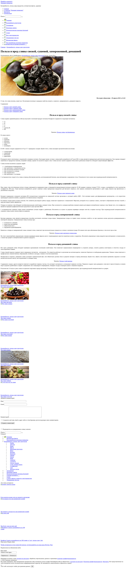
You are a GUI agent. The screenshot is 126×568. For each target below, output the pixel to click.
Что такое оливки (6, 318)
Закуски (12, 444)
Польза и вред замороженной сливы (14, 110)
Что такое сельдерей (6, 334)
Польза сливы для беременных (66, 132)
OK (32, 566)
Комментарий (5, 417)
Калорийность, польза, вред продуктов (33, 55)
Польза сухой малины (65, 261)
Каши (11, 446)
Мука (11, 450)
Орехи (12, 457)
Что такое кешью (6, 350)
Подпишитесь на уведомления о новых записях (16, 429)
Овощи (12, 455)
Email (2, 404)
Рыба (11, 458)
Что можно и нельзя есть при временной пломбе (15, 511)
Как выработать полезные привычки (17, 440)
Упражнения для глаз (13, 480)
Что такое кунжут (6, 365)
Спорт (8, 477)
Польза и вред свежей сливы (12, 107)
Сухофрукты (13, 466)
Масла (12, 447)
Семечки (12, 460)
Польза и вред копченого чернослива (66, 233)
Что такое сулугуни (6, 396)
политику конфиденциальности (66, 558)
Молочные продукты (16, 449)
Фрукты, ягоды (14, 469)
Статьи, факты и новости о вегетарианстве (19, 478)
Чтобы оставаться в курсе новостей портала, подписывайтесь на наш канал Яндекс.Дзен (27, 545)
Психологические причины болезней (17, 474)
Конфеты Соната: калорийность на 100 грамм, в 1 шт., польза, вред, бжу (22, 540)
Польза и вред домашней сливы (13, 111)
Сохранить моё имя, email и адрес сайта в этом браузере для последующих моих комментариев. (31, 420)
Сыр (11, 467)
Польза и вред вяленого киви (65, 193)
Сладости (13, 461)
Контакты (106, 561)
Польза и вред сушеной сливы (13, 108)
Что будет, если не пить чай (9, 526)
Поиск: (3, 16)
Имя (2, 401)
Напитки (12, 454)
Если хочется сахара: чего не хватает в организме (15, 497)
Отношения (10, 470)
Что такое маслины (6, 302)
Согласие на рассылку (76, 561)
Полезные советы (12, 472)
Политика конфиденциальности (92, 561)
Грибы (12, 443)
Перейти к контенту (6, 1)
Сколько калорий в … (13, 475)
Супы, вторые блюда (16, 464)
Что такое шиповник (7, 287)
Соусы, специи (14, 463)
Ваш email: (4, 550)
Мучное (12, 452)
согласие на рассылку (23, 558)
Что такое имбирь (6, 380)
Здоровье (9, 437)
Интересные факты (12, 438)
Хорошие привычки (6, 3)
